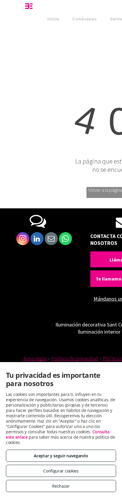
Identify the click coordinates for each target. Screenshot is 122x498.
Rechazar (61, 486)
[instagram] (22, 239)
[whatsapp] (65, 239)
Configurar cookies (61, 471)
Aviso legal (35, 358)
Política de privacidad (74, 358)
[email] (51, 239)
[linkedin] (37, 239)
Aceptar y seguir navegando (61, 456)
